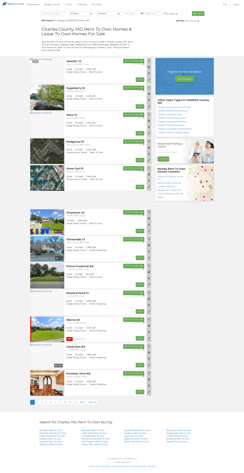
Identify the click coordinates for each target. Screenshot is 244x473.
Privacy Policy (105, 466)
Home (68, 4)
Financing (82, 4)
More (160, 197)
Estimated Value (136, 215)
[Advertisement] (177, 39)
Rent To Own (50, 430)
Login (236, 4)
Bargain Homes (52, 4)
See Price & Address (132, 61)
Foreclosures (33, 4)
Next (82, 402)
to (142, 13)
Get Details (184, 78)
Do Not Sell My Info (139, 466)
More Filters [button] (169, 13)
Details (140, 79)
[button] (149, 79)
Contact (163, 159)
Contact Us (93, 466)
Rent (141, 91)
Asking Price (138, 64)
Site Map (151, 466)
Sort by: (180, 20)
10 (75, 402)
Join (225, 4)
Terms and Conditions (121, 466)
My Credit (97, 4)
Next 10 (92, 402)
